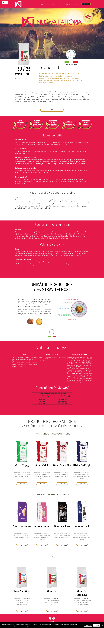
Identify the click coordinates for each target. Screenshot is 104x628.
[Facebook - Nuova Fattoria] (50, 618)
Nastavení (88, 625)
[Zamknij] (102, 625)
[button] (5, 2)
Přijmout (96, 625)
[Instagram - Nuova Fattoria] (53, 618)
